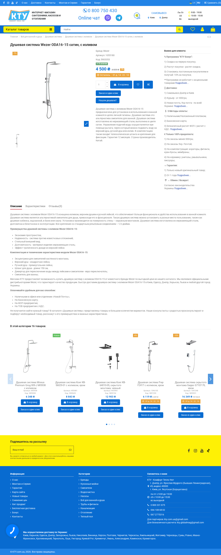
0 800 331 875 (158, 505)
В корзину (123, 84)
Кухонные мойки (89, 484)
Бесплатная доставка (23, 508)
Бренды (85, 480)
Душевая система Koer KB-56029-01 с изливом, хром (70, 384)
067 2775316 (157, 514)
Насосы (85, 496)
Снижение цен (19, 500)
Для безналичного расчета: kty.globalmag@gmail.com (175, 522)
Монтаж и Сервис (68, 2)
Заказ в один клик (108, 93)
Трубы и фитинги (89, 504)
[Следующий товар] (210, 37)
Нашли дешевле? (108, 100)
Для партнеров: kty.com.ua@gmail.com (167, 519)
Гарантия (86, 2)
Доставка (36, 2)
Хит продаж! (18, 504)
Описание (16, 206)
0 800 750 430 (102, 10)
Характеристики (35, 206)
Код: (98, 59)
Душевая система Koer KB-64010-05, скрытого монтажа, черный (110, 385)
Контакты (50, 2)
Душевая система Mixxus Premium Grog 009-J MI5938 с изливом (30, 385)
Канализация (88, 508)
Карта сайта (18, 492)
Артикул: (100, 55)
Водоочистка (88, 492)
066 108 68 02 (158, 510)
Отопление (86, 512)
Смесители (86, 488)
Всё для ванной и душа (93, 500)
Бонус (97, 2)
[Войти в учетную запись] (202, 29)
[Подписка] (70, 450)
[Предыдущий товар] (208, 37)
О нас (25, 2)
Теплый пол (87, 516)
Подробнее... (182, 83)
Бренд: (99, 51)
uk (193, 2)
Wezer (106, 51)
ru (198, 2)
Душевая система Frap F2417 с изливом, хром (151, 384)
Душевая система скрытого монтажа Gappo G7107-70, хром (191, 385)
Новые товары (20, 496)
